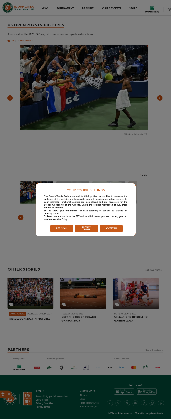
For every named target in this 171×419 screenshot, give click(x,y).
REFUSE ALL (61, 228)
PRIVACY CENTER (86, 228)
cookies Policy (60, 219)
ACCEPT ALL (111, 228)
